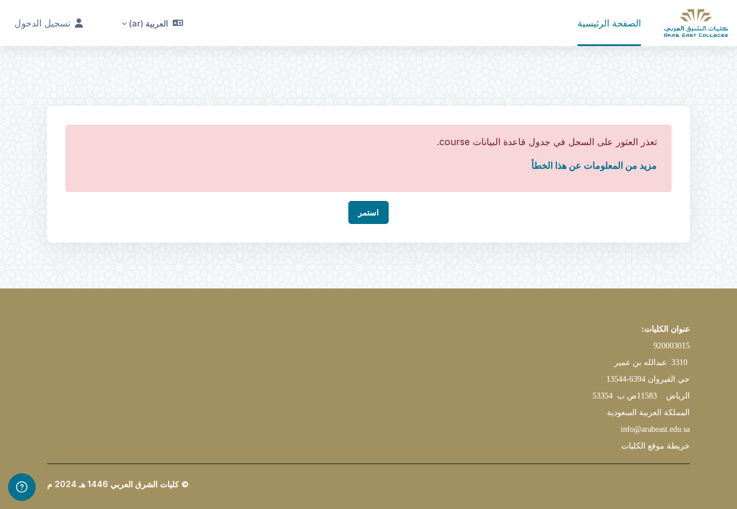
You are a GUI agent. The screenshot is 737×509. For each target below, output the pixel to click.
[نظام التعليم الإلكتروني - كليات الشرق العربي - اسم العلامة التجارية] (696, 23)
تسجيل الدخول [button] (42, 23)
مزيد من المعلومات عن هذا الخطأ (594, 165)
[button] (152, 23)
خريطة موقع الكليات (655, 446)
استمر (368, 212)
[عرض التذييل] (22, 487)
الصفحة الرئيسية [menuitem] (609, 23)
